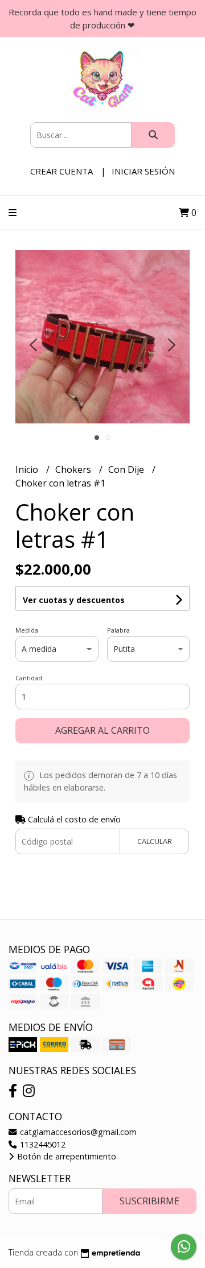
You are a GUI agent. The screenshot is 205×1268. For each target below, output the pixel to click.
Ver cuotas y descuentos (74, 599)
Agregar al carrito (102, 730)
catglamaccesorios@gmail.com (77, 1131)
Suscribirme (149, 1201)
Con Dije (127, 469)
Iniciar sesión (143, 171)
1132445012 (41, 1144)
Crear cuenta (61, 171)
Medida (26, 630)
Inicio (27, 469)
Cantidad (28, 678)
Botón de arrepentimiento (65, 1156)
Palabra (118, 630)
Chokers (74, 469)
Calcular (154, 841)
